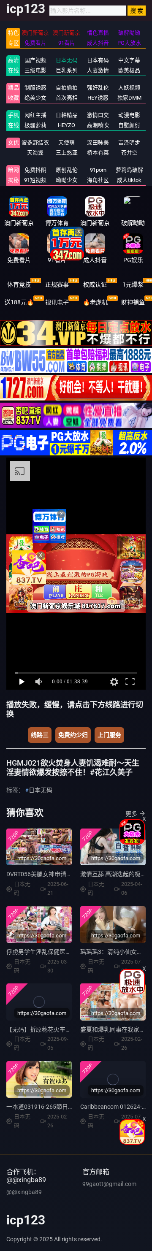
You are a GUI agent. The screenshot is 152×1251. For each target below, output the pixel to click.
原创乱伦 (67, 170)
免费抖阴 (35, 170)
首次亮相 (67, 98)
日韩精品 (67, 115)
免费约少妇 (73, 734)
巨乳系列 (67, 70)
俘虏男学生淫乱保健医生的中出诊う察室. (60, 951)
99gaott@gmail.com (109, 1184)
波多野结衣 (35, 142)
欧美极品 (129, 70)
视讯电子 (57, 302)
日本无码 (67, 60)
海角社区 (98, 180)
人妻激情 (98, 70)
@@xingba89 (24, 1192)
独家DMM (129, 98)
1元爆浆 (133, 284)
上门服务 (109, 734)
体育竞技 (19, 284)
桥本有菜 (98, 152)
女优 (13, 142)
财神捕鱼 (133, 302)
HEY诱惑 (98, 98)
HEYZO (66, 125)
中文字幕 (129, 60)
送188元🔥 (19, 302)
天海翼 (35, 152)
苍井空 (129, 152)
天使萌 (66, 142)
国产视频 (35, 60)
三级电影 (35, 70)
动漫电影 (129, 115)
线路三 (40, 734)
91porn (98, 170)
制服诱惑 (35, 87)
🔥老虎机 (95, 302)
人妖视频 (129, 87)
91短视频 (35, 180)
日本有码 (98, 60)
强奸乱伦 (98, 87)
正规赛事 (57, 284)
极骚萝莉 (35, 125)
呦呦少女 (67, 180)
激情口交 (98, 115)
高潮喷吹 (98, 125)
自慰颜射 (129, 125)
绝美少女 (35, 98)
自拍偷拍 (67, 87)
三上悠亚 (67, 152)
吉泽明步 (129, 142)
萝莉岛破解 (129, 170)
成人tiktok (129, 180)
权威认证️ (95, 284)
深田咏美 (98, 142)
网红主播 (35, 115)
